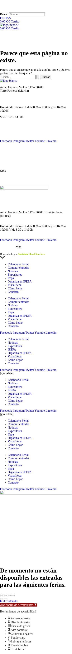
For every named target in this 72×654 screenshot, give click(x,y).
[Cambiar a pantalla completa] (5, 595)
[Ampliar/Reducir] (1, 595)
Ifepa (11, 278)
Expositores (15, 274)
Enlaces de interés (11, 177)
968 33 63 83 (8, 94)
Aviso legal (6, 250)
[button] (18, 605)
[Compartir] (9, 595)
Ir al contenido (8, 601)
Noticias (5, 130)
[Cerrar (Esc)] (13, 595)
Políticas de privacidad (26, 250)
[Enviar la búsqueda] (37, 77)
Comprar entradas (18, 267)
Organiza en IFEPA (12, 137)
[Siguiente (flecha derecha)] (5, 598)
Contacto (5, 151)
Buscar (4, 14)
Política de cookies (50, 250)
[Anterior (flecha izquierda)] (1, 598)
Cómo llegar (7, 164)
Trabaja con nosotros (12, 181)
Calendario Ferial (10, 127)
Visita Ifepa (15, 285)
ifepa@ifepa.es (9, 100)
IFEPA (4, 134)
